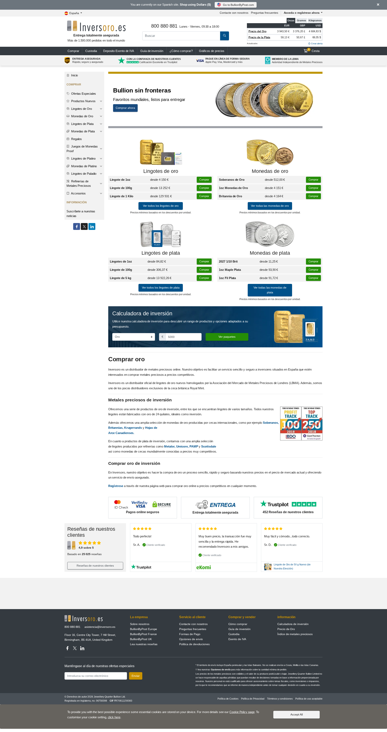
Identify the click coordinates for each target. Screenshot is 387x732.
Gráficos (212, 51)
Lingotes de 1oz (121, 261)
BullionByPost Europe (143, 629)
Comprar (73, 51)
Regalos (76, 139)
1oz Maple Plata (230, 269)
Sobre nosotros (139, 624)
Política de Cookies (227, 698)
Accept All (296, 714)
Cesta (313, 50)
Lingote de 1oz (120, 179)
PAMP (193, 446)
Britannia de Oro (230, 196)
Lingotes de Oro (81, 108)
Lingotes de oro (160, 171)
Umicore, (182, 446)
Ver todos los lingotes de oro (161, 205)
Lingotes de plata (160, 253)
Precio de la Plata (259, 37)
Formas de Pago (189, 634)
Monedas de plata (270, 253)
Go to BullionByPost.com (238, 4)
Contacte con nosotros (193, 624)
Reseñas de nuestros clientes (95, 565)
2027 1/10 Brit (228, 261)
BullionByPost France (143, 634)
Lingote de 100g (121, 188)
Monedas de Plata (82, 131)
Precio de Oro (286, 629)
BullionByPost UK (141, 639)
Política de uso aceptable (308, 698)
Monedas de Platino (83, 166)
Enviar (136, 675)
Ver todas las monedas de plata (270, 290)
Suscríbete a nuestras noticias (81, 214)
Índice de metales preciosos (295, 634)
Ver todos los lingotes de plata (161, 287)
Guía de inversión (151, 51)
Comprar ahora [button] (125, 107)
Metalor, (169, 446)
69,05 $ (316, 37)
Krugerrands (133, 427)
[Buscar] (224, 35)
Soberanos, (271, 422)
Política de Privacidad (252, 698)
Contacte (234, 12)
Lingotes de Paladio (83, 173)
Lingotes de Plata (82, 124)
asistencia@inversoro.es (99, 626)
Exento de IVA (118, 51)
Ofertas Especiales (83, 93)
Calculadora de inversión (293, 624)
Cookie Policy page (242, 712)
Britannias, (115, 427)
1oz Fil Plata (227, 278)
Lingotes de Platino (83, 158)
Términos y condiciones (280, 698)
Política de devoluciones (194, 644)
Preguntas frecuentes (264, 12)
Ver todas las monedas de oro (270, 205)
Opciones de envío (191, 639)
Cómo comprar (237, 624)
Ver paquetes (226, 336)
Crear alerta (316, 43)
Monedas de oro (270, 171)
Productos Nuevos (83, 101)
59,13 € (285, 37)
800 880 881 (72, 626)
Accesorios (78, 193)
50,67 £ (300, 37)
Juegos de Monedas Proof (82, 149)
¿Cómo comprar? (181, 51)
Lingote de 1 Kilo (121, 196)
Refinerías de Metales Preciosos (79, 184)
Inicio (74, 75)
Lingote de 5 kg (120, 278)
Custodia (91, 51)
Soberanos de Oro (231, 179)
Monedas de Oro (81, 116)
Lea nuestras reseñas (143, 644)
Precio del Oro (257, 31)
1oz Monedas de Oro (233, 188)
